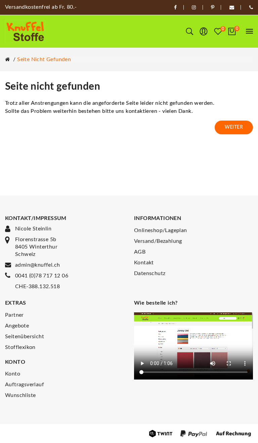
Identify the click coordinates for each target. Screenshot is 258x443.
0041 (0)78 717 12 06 (41, 275)
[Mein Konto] (203, 32)
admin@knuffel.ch (37, 265)
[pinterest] (212, 7)
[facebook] (175, 7)
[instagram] (194, 7)
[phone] (251, 7)
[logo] (25, 31)
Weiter (234, 127)
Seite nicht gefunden (44, 59)
